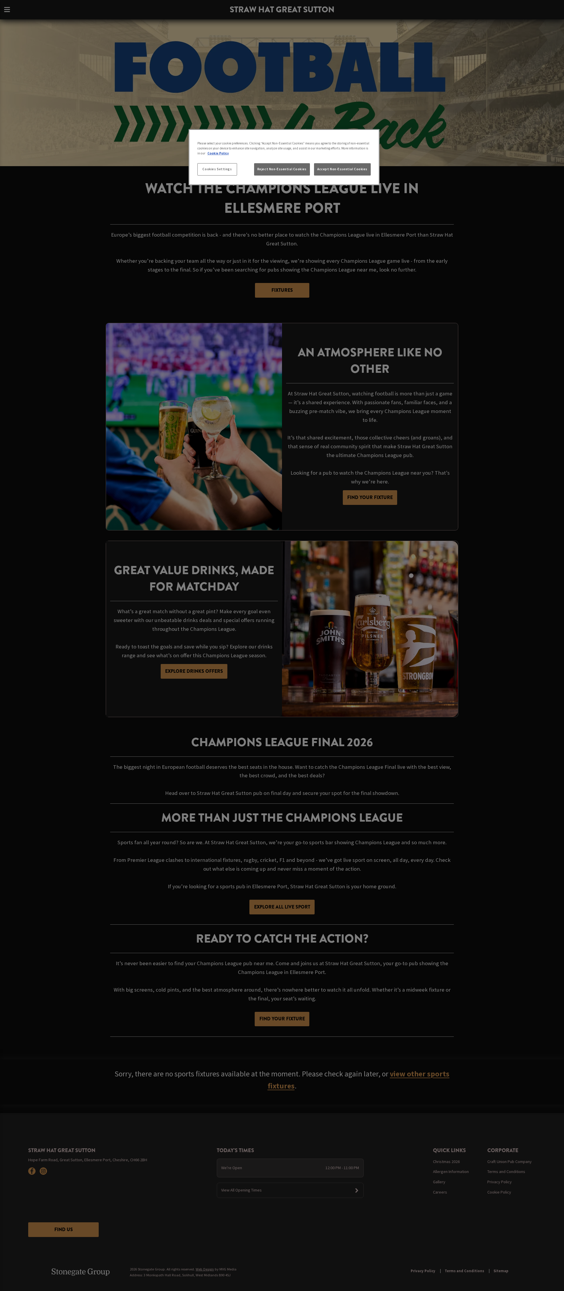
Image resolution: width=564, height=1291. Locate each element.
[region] (284, 157)
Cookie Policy (218, 153)
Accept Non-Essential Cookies (342, 169)
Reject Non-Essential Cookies (282, 169)
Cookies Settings (217, 169)
